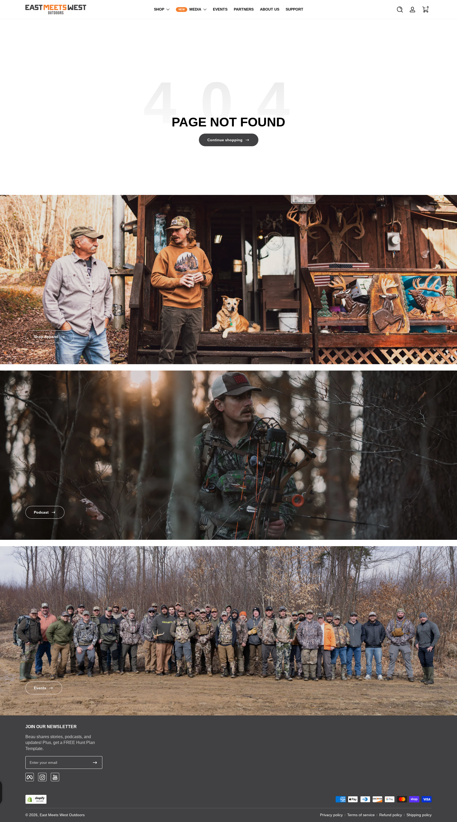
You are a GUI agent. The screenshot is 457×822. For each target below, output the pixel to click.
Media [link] (195, 9)
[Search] (400, 9)
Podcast (41, 512)
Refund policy (390, 815)
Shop (159, 9)
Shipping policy (419, 815)
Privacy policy (331, 815)
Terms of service (361, 815)
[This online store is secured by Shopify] (36, 799)
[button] (400, 9)
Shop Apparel (46, 337)
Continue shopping (225, 140)
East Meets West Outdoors (62, 815)
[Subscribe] (95, 762)
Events (40, 688)
